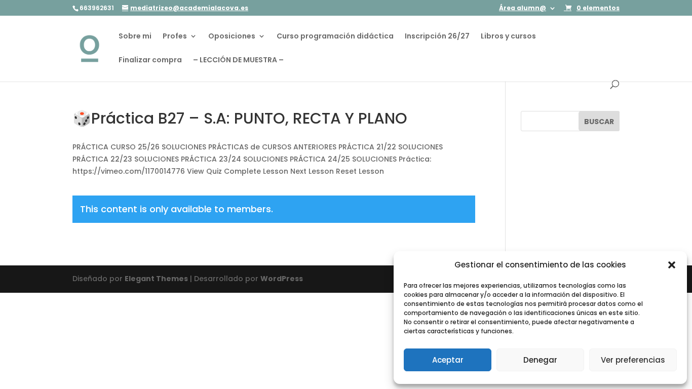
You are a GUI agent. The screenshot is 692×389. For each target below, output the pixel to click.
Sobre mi (135, 36)
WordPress (281, 279)
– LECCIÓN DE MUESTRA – (238, 60)
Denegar (540, 360)
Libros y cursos (508, 36)
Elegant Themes (156, 279)
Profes (175, 36)
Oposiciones (231, 36)
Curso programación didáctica (335, 36)
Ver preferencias (633, 360)
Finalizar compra (150, 60)
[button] (672, 265)
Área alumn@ (522, 8)
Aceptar (448, 360)
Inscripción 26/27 (437, 36)
